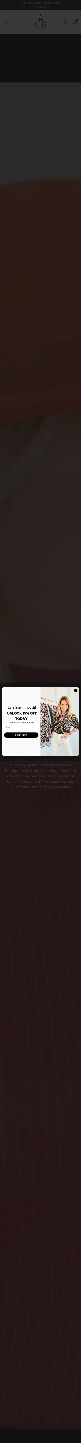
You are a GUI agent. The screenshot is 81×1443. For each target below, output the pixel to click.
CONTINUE (21, 735)
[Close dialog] (75, 690)
